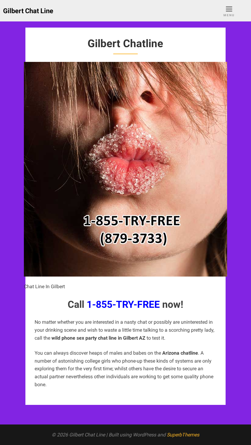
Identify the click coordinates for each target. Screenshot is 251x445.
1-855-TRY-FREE (123, 304)
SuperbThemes (183, 435)
